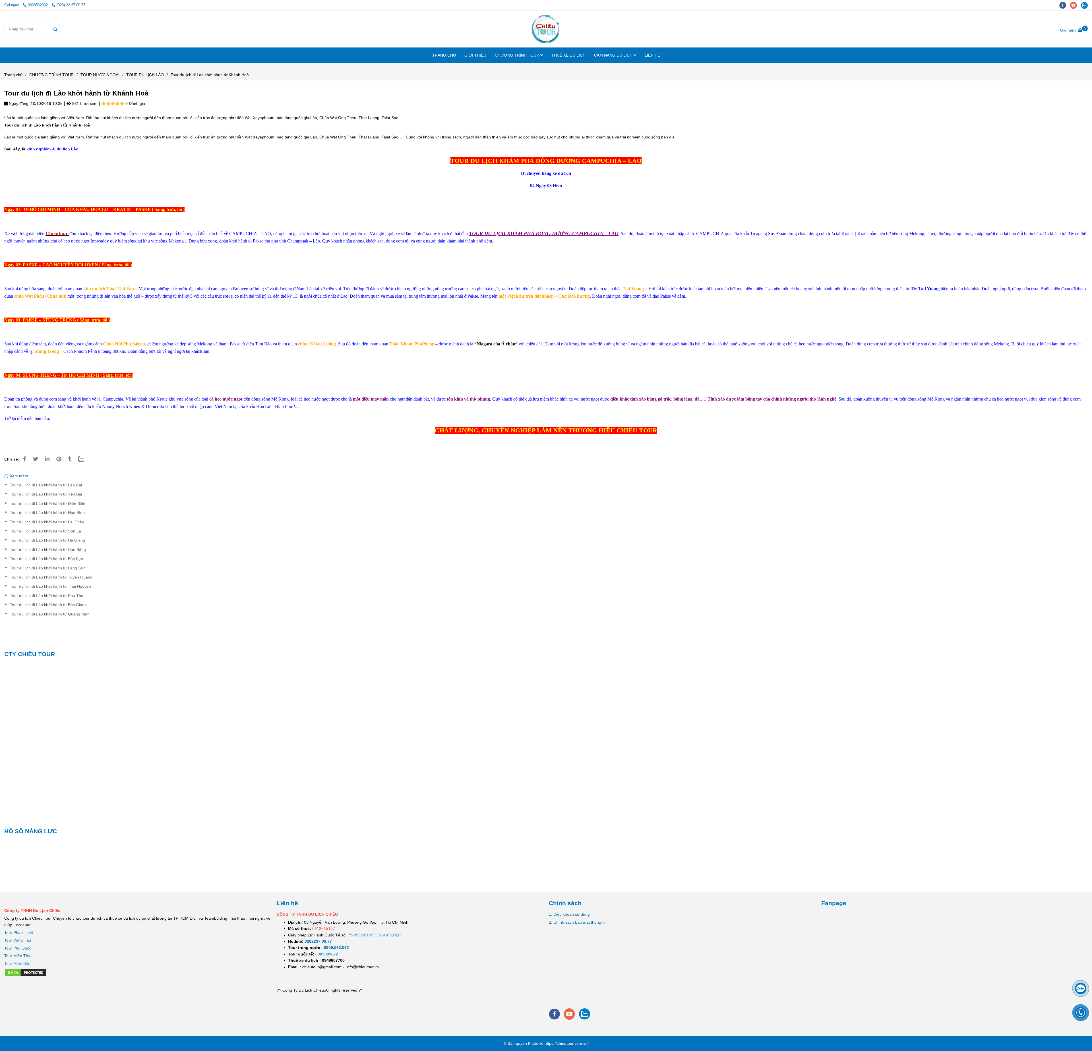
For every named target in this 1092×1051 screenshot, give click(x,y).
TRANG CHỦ (444, 55)
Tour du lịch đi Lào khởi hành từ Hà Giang (47, 540)
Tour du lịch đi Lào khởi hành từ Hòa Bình (47, 512)
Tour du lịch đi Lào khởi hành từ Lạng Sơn (48, 568)
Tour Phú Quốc (17, 948)
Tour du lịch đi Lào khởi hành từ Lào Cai (46, 485)
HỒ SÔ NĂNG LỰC (30, 831)
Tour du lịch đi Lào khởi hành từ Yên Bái (46, 494)
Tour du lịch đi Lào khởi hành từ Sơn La (45, 531)
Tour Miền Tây (17, 955)
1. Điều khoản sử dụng (569, 914)
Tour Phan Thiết (18, 932)
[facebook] (1064, 5)
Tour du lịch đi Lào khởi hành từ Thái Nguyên (50, 586)
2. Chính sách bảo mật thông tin (578, 922)
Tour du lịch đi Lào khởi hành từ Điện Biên (47, 503)
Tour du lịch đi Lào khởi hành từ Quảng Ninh (50, 614)
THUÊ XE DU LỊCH (568, 55)
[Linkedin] (47, 459)
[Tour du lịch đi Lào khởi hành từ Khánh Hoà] (546, 29)
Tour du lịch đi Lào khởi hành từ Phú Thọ (46, 595)
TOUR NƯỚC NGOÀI (99, 74)
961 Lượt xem (84, 103)
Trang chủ (13, 74)
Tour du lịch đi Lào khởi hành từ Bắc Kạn (46, 558)
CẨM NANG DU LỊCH (614, 55)
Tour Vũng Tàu (17, 940)
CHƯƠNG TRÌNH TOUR (517, 55)
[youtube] (1075, 5)
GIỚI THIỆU (475, 55)
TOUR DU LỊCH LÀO (145, 74)
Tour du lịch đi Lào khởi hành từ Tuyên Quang (51, 577)
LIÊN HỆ (652, 55)
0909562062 (38, 5)
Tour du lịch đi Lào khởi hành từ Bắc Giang (48, 604)
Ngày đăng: (19, 103)
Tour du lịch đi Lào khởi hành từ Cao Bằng (48, 549)
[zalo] (1086, 5)
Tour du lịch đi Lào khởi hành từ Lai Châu (47, 522)
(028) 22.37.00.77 (71, 5)
